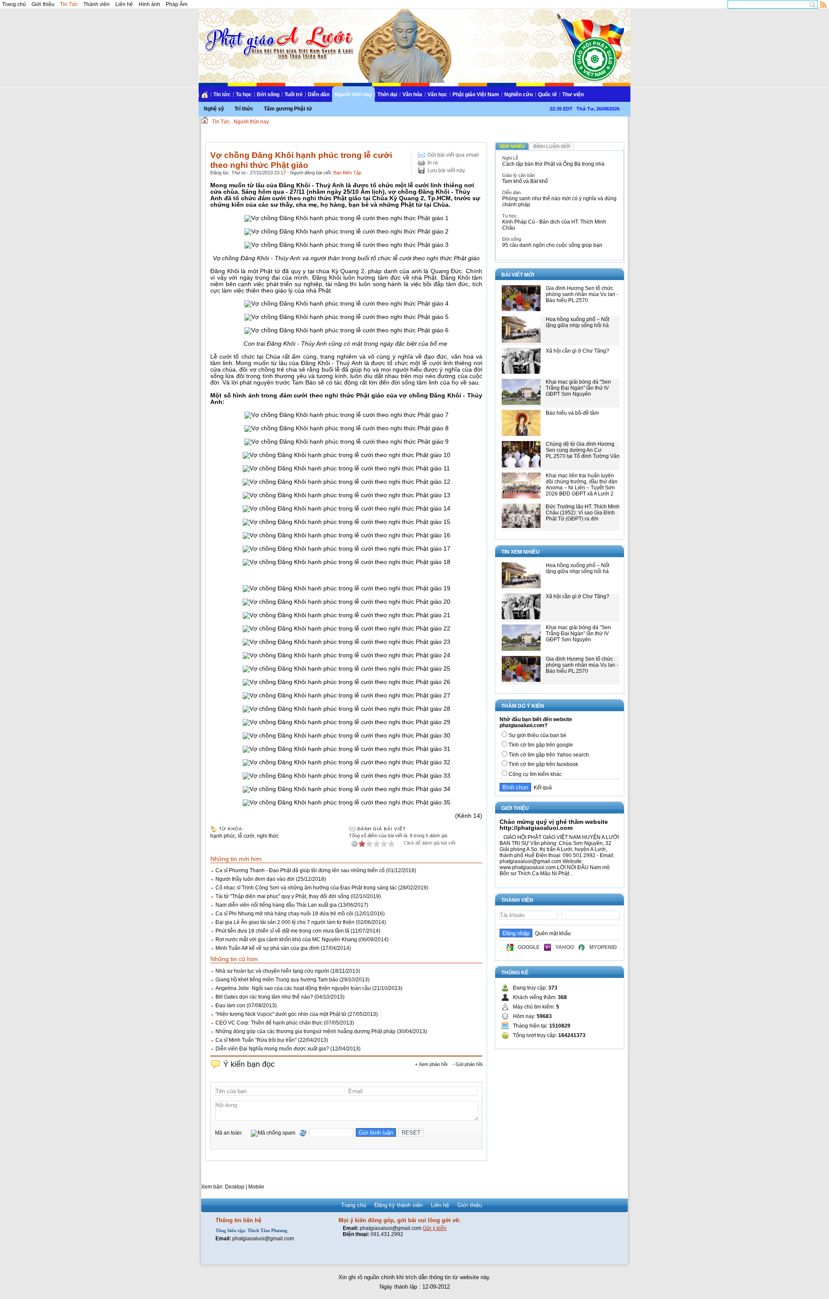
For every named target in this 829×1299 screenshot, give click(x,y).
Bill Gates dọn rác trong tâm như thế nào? (264, 997)
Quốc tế (547, 94)
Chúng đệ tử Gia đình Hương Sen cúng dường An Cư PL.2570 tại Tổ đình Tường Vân (583, 450)
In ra (432, 163)
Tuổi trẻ (294, 94)
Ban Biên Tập (347, 172)
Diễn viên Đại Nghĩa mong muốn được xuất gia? (272, 1049)
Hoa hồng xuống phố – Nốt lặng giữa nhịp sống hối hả (577, 322)
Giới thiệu (43, 4)
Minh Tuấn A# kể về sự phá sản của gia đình (267, 948)
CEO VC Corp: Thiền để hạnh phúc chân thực (269, 1023)
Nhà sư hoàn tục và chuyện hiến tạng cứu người (272, 971)
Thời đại (387, 94)
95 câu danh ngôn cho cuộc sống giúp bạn (552, 245)
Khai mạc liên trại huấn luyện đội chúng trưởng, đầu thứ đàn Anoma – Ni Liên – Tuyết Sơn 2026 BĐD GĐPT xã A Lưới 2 (581, 485)
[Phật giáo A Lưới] (278, 34)
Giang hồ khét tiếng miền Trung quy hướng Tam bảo (276, 980)
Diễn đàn (318, 94)
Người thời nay (353, 94)
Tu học (244, 94)
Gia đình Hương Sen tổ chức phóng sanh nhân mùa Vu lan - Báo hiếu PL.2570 (582, 294)
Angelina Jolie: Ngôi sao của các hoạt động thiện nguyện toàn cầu (293, 988)
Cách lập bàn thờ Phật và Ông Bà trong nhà (553, 164)
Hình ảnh (149, 4)
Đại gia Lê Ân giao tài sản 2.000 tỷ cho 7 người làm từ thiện (284, 922)
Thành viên (96, 4)
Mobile (256, 1187)
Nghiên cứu (518, 94)
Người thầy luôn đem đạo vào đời (254, 879)
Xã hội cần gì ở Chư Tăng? (577, 351)
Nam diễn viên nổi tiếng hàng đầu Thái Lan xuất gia (276, 905)
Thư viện (573, 94)
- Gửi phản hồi (467, 1064)
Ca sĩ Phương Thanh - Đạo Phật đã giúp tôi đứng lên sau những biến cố (300, 870)
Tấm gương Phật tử (288, 109)
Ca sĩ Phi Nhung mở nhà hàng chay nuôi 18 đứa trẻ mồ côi (284, 914)
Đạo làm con (230, 1006)
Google (529, 947)
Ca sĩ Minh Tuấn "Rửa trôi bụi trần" (256, 1040)
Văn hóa (412, 94)
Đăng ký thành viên (398, 1205)
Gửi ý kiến (434, 1228)
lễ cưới (246, 836)
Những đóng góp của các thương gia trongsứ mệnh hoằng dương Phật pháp (305, 1031)
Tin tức (222, 94)
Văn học (437, 94)
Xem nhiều (512, 146)
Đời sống (268, 94)
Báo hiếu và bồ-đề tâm (572, 413)
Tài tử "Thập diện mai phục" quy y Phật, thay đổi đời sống (282, 896)
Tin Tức (69, 4)
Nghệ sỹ (214, 109)
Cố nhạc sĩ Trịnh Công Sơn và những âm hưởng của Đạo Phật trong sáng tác (306, 888)
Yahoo (564, 947)
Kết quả (541, 788)
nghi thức (268, 836)
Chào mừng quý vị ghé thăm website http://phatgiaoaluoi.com (554, 824)
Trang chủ (14, 4)
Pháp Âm (176, 4)
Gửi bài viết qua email (453, 155)
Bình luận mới (551, 146)
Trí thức (243, 109)
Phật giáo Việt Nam (475, 94)
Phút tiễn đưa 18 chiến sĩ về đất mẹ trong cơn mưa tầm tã (282, 931)
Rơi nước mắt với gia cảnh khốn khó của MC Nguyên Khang (286, 939)
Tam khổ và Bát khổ (525, 181)
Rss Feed (823, 4)
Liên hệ (124, 4)
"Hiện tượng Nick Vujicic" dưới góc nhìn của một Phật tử (280, 1014)
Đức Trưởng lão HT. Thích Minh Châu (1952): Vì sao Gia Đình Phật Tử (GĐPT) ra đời (583, 513)
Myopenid (603, 947)
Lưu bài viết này (446, 170)
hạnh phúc (222, 836)
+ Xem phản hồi (431, 1064)
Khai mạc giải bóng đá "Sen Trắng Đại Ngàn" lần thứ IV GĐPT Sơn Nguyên (578, 388)
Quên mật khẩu (551, 933)
